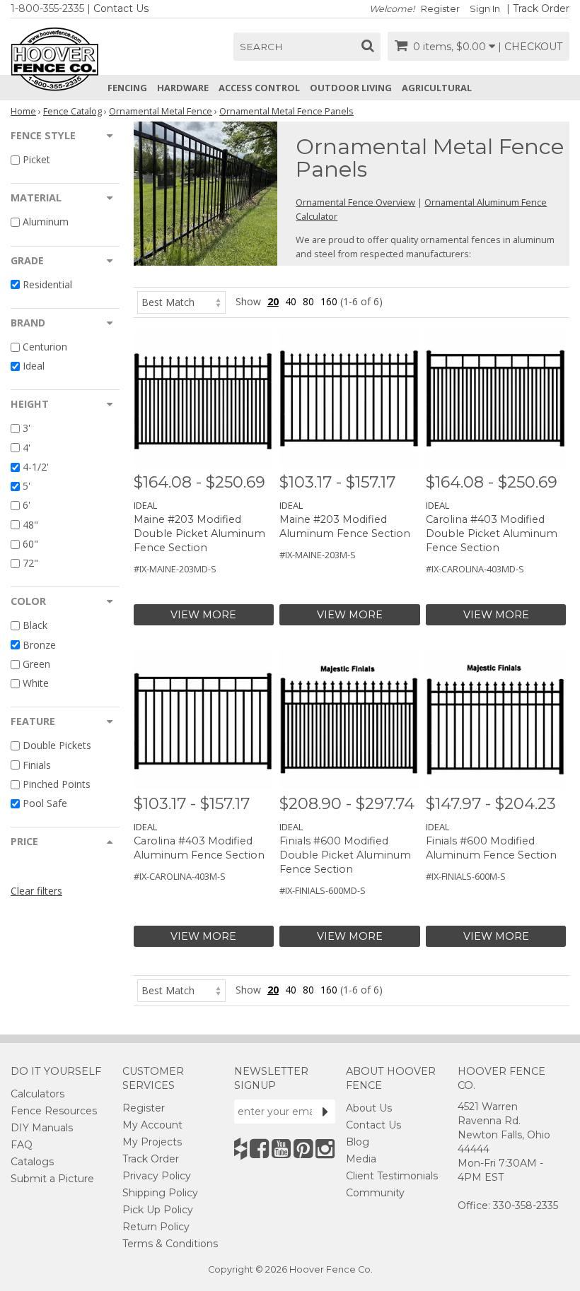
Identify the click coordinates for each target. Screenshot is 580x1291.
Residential (47, 284)
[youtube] (281, 1148)
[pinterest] (303, 1148)
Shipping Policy (160, 1192)
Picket (36, 159)
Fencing (127, 87)
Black (35, 625)
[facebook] (259, 1148)
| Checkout (530, 46)
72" (30, 563)
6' (26, 505)
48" (30, 524)
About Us (369, 1108)
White (36, 683)
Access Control (259, 87)
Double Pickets (57, 746)
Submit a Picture (52, 1178)
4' (26, 447)
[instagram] (325, 1148)
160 (328, 301)
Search (261, 46)
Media (361, 1159)
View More (203, 614)
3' (26, 428)
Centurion (45, 346)
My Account (152, 1125)
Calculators (37, 1093)
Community (375, 1192)
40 (290, 301)
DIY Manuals (42, 1127)
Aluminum (46, 222)
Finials (37, 765)
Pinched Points (57, 784)
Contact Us (121, 8)
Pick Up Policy (157, 1209)
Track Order (541, 8)
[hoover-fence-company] (240, 1148)
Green (36, 664)
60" (30, 543)
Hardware (183, 87)
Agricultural (437, 87)
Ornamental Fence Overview (355, 202)
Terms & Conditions (170, 1243)
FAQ (22, 1144)
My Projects (152, 1142)
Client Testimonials (392, 1175)
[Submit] (325, 1112)
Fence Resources (54, 1110)
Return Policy (156, 1226)
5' (26, 486)
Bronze (39, 645)
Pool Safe (45, 803)
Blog (357, 1142)
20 (273, 301)
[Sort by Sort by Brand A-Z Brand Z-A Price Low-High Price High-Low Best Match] (181, 301)
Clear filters (36, 890)
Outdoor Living (351, 87)
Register (440, 9)
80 (308, 301)
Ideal (34, 365)
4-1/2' (36, 466)
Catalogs (32, 1161)
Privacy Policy (156, 1175)
